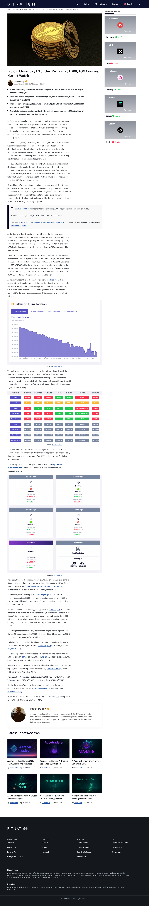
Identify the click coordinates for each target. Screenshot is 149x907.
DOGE (44, 657)
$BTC (27, 208)
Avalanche (110, 37)
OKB (108, 63)
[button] (140, 4)
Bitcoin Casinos (82, 857)
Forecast (45, 852)
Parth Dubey (38, 708)
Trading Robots (82, 843)
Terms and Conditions (120, 843)
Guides (86, 4)
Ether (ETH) (55, 609)
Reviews (115, 4)
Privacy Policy (117, 847)
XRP (23, 657)
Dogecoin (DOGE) (45, 645)
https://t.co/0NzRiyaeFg (30, 222)
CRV (40, 680)
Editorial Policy (12, 852)
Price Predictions (101, 4)
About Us (10, 843)
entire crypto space (43, 594)
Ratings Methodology (15, 857)
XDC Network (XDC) (42, 688)
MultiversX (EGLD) (54, 668)
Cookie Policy (116, 852)
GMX (57, 696)
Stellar (109, 142)
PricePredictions (52, 280)
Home (78, 4)
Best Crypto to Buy (84, 852)
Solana (109, 115)
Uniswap (109, 89)
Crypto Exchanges (83, 847)
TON (20, 677)
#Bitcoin (21, 208)
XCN (9, 680)
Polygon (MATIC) (14, 648)
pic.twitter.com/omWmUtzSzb (53, 222)
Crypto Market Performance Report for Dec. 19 (43, 586)
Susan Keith (14, 768)
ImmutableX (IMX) (14, 691)
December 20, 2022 (18, 225)
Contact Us (11, 847)
